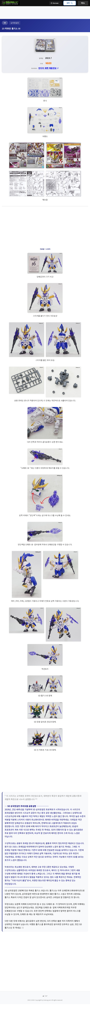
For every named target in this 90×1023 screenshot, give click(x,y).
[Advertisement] (45, 12)
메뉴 (83, 3)
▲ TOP (45, 996)
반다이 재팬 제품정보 (47, 68)
